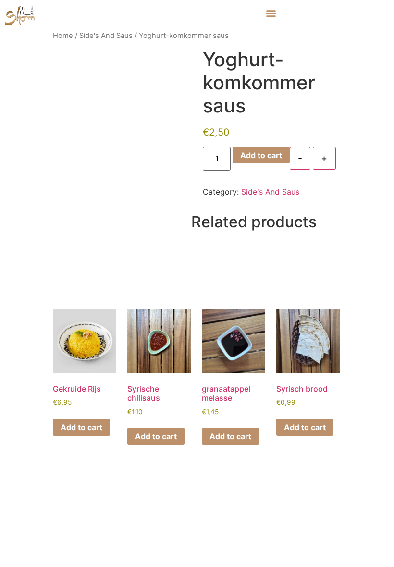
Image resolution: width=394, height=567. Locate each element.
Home (63, 35)
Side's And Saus (106, 35)
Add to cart (261, 155)
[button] (271, 13)
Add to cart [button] (81, 427)
